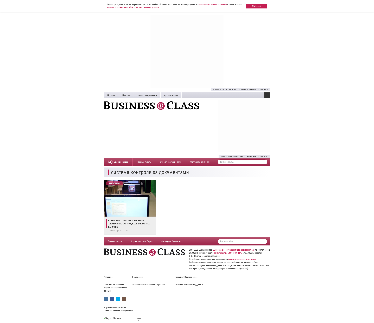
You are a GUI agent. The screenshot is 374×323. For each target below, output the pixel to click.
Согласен (256, 6)
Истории (111, 95)
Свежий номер (121, 162)
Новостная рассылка (147, 95)
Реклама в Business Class (186, 277)
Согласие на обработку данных (189, 284)
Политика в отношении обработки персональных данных (115, 287)
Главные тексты (144, 162)
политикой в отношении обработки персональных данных (133, 7)
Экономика (114, 183)
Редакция (108, 277)
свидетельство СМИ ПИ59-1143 (228, 253)
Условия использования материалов (148, 284)
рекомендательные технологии (242, 259)
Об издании (137, 277)
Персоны (126, 95)
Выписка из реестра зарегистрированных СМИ (233, 250)
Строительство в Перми (170, 162)
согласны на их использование (213, 4)
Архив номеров (171, 95)
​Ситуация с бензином (199, 162)
